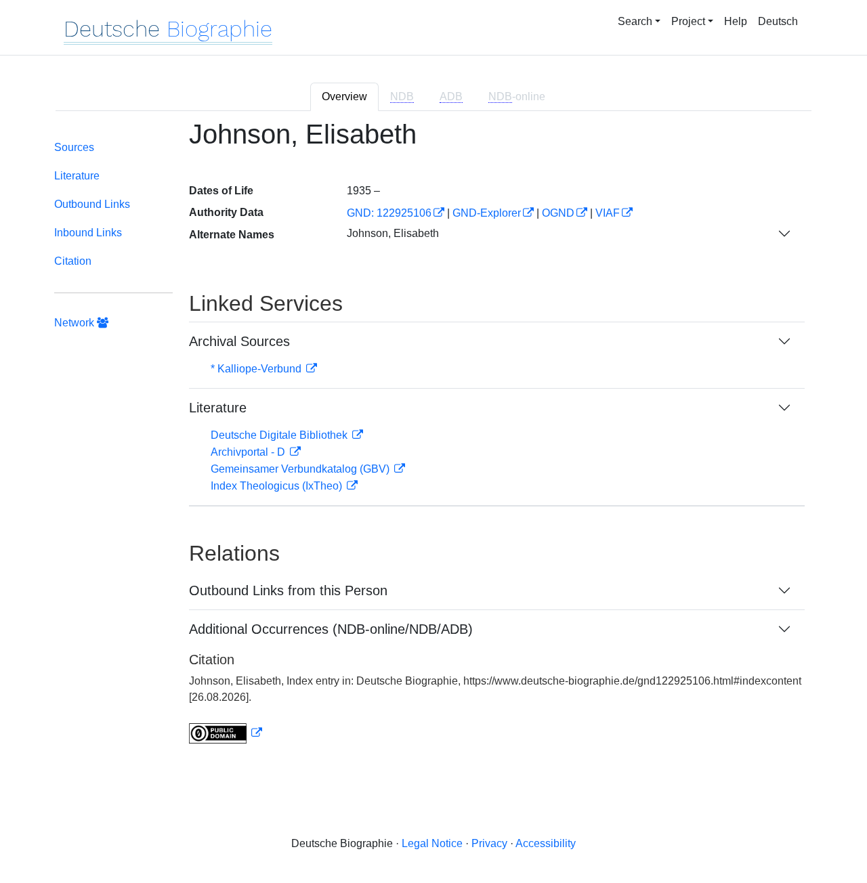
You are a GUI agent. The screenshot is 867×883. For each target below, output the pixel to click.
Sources (74, 147)
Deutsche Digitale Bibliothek (280, 435)
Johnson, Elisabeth (393, 233)
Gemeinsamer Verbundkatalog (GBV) (301, 469)
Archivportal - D (249, 452)
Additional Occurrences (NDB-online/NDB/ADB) (331, 629)
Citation (72, 261)
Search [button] (635, 21)
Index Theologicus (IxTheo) (278, 486)
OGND (558, 213)
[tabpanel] (433, 440)
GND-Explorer (486, 213)
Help (735, 21)
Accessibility (545, 843)
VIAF (607, 213)
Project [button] (688, 21)
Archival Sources (239, 341)
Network (75, 322)
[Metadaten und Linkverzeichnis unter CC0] (225, 733)
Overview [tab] (344, 96)
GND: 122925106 (389, 213)
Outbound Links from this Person (288, 590)
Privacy (489, 843)
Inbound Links (88, 232)
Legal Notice (432, 843)
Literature (77, 175)
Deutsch (778, 21)
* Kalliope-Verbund (257, 368)
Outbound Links (92, 204)
